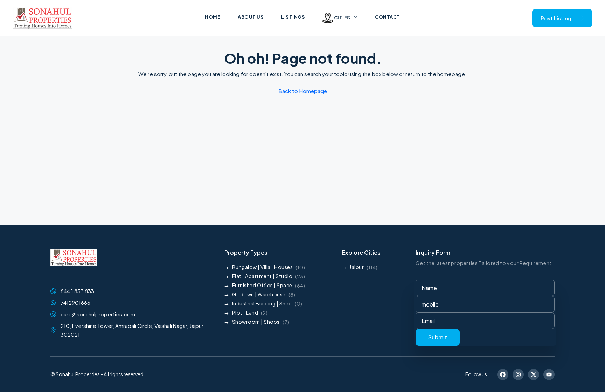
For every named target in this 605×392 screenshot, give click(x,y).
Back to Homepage (302, 91)
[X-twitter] (533, 374)
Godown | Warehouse (259, 294)
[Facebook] (502, 374)
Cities (341, 17)
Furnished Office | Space (262, 285)
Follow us (476, 374)
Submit (437, 337)
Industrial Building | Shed (262, 303)
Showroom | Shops (256, 321)
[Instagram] (518, 374)
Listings (293, 17)
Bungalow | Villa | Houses (262, 267)
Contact (387, 17)
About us (251, 17)
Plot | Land (245, 312)
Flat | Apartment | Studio (262, 276)
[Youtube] (549, 374)
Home (212, 17)
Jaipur (356, 267)
